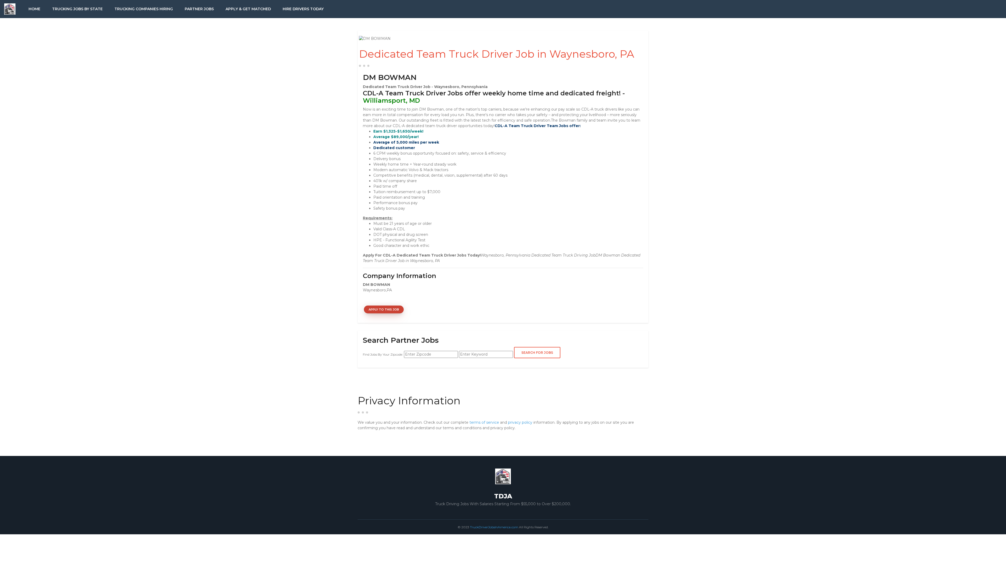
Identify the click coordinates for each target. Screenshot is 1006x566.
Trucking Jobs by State (77, 9)
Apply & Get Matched (248, 9)
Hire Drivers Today (303, 9)
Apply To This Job (384, 309)
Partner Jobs (199, 9)
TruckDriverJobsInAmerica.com (494, 527)
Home (34, 9)
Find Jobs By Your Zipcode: (383, 354)
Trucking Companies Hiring (143, 9)
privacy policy (520, 422)
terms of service (484, 422)
